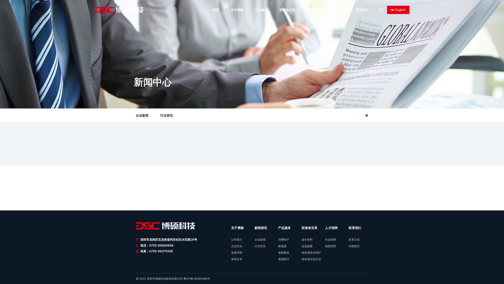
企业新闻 (142, 115)
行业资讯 (166, 115)
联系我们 (362, 10)
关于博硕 (237, 10)
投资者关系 (287, 10)
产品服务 (261, 10)
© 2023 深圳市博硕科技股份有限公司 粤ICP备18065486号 (173, 278)
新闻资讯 (261, 228)
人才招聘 (337, 10)
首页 (216, 10)
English (400, 10)
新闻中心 (313, 10)
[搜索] (381, 10)
